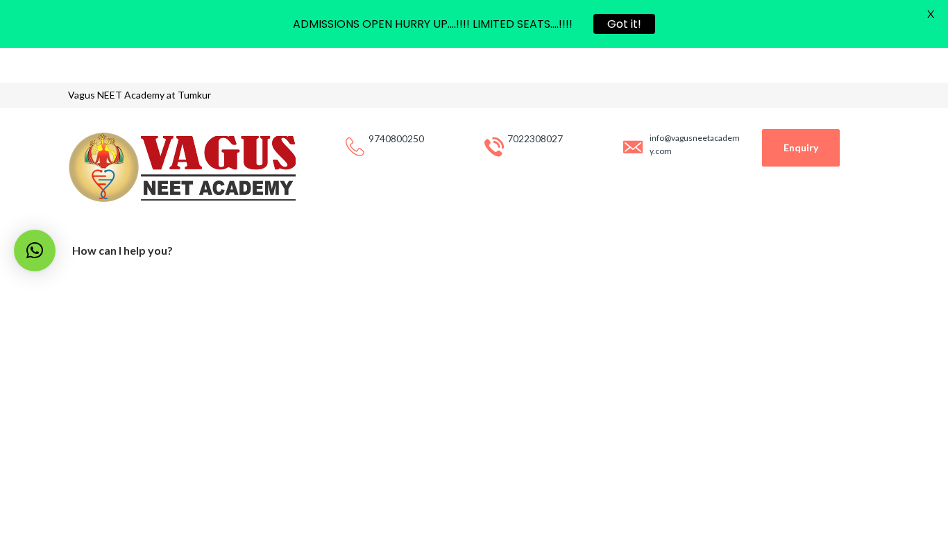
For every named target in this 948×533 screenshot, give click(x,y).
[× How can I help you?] (35, 250)
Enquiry (801, 147)
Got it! (624, 24)
